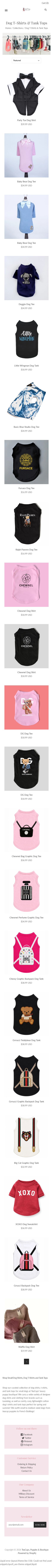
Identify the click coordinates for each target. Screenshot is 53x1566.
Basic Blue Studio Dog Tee (26, 427)
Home (8, 28)
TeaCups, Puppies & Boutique (35, 1549)
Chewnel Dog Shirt (26, 610)
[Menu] (6, 10)
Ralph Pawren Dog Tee (26, 549)
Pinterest (27, 1441)
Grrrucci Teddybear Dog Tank (26, 1040)
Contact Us (26, 1471)
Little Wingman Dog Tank (26, 365)
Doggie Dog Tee (26, 304)
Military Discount (26, 1494)
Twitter (27, 1438)
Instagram (28, 1444)
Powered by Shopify (27, 1553)
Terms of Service (26, 1497)
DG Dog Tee (27, 733)
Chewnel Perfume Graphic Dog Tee (26, 917)
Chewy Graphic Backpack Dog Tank (26, 978)
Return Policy (26, 1467)
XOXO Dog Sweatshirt (27, 1224)
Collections (18, 28)
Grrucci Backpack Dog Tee (26, 1285)
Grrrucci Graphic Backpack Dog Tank (26, 1101)
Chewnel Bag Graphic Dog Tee (26, 856)
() (45, 3)
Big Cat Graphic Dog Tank (26, 1163)
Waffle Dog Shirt (26, 1347)
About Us (26, 1490)
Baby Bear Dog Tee (26, 181)
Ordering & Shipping (26, 1464)
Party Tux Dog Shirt (26, 120)
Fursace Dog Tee (26, 488)
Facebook (27, 1434)
